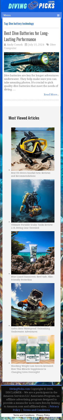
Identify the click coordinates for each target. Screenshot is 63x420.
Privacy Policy (43, 415)
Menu (7, 15)
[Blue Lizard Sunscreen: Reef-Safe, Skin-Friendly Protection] (32, 252)
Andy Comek (15, 44)
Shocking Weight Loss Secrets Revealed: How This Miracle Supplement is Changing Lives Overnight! (32, 369)
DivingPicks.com (19, 388)
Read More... (51, 94)
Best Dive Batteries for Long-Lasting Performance (26, 36)
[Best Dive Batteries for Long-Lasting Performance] (31, 62)
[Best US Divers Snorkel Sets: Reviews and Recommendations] (32, 149)
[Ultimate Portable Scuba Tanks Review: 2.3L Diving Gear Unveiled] (32, 201)
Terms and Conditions (36, 409)
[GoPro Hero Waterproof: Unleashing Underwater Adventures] (32, 304)
